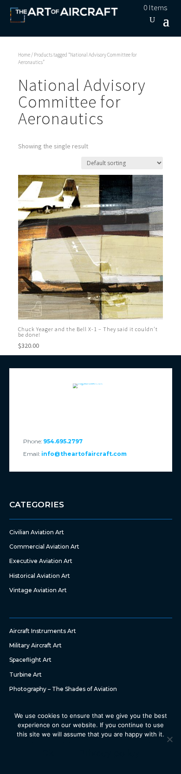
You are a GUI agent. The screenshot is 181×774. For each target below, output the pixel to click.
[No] (169, 739)
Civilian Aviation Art (36, 532)
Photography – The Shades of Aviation (63, 688)
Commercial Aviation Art (44, 546)
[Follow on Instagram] (115, 409)
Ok (48, 753)
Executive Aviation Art (40, 560)
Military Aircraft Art (35, 645)
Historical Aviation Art (39, 575)
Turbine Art (25, 674)
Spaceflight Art (30, 659)
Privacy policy (109, 753)
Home (24, 54)
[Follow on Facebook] (65, 409)
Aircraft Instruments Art (42, 630)
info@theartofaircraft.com (84, 453)
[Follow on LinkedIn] (90, 409)
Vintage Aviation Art (38, 590)
